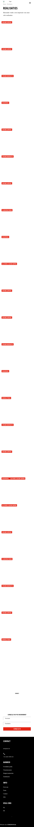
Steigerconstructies (8, 773)
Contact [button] (17, 693)
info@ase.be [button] (6, 748)
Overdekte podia (7, 766)
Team (4, 790)
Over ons (5, 787)
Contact (5, 793)
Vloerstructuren (7, 770)
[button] (30, 3)
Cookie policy (16, 816)
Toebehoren (6, 776)
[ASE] (9, 3)
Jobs (4, 797)
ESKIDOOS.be (11, 824)
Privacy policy (7, 816)
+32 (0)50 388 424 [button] (17, 696)
